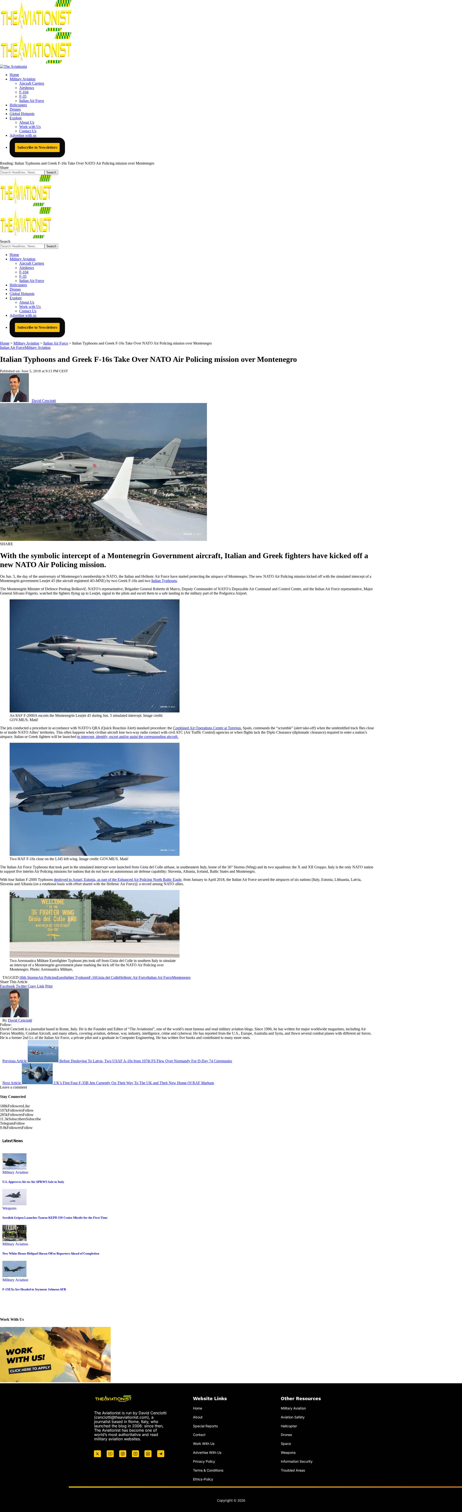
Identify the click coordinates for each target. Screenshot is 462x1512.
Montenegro (181, 977)
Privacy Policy (204, 1461)
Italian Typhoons (164, 581)
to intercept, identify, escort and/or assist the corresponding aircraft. (127, 737)
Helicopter (289, 1426)
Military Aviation (38, 348)
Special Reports (205, 1426)
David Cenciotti (44, 401)
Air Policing (47, 977)
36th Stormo (28, 977)
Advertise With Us (207, 1452)
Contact (199, 1435)
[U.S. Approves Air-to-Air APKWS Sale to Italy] (14, 1168)
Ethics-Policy (203, 1479)
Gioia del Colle (107, 977)
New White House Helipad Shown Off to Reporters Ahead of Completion (50, 1253)
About (198, 1417)
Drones (286, 1435)
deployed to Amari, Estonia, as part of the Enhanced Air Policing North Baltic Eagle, (118, 880)
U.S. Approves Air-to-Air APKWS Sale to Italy (33, 1182)
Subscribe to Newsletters (37, 147)
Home (197, 1408)
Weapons (9, 1208)
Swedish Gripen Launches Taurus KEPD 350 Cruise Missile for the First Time (55, 1217)
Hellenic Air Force (133, 977)
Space (286, 1444)
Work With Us (203, 1444)
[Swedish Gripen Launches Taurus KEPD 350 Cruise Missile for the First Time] (14, 1204)
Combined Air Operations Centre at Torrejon (207, 728)
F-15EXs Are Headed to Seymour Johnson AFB (34, 1289)
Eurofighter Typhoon (73, 977)
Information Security (297, 1461)
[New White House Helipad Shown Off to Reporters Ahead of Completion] (14, 1240)
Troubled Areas (293, 1470)
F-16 (92, 977)
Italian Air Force (12, 348)
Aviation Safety (293, 1417)
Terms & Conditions (208, 1470)
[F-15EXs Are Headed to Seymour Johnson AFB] (14, 1276)
